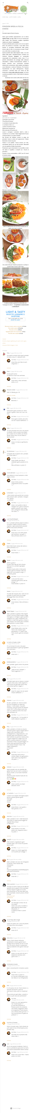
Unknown (9, 700)
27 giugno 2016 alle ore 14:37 (20, 493)
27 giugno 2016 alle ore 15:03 (20, 611)
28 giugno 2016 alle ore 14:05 (23, 416)
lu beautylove (10, 493)
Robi (8, 985)
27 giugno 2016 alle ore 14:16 (21, 473)
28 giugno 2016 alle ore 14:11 (22, 715)
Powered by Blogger (17, 1108)
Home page (5, 17)
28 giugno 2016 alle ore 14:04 (22, 378)
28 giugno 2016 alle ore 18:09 (16, 985)
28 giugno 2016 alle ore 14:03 (23, 360)
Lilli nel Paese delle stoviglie (13, 920)
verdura (4, 343)
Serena (8, 591)
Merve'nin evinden (11, 395)
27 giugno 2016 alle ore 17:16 (22, 662)
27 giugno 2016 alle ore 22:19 (18, 816)
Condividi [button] (4, 339)
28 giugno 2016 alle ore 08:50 (18, 839)
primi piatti (17, 341)
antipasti (8, 341)
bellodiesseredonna (11, 662)
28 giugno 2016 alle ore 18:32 (18, 1000)
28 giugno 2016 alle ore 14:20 (13, 921)
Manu (8, 371)
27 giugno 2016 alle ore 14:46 (17, 560)
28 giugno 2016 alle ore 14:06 (23, 479)
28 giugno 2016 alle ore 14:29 (23, 928)
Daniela (8, 560)
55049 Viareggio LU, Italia (12, 345)
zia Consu (13, 360)
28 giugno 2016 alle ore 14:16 (22, 900)
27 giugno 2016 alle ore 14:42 (16, 543)
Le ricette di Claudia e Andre (13, 642)
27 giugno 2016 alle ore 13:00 (16, 371)
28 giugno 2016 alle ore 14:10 (22, 652)
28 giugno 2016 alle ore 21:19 (22, 1032)
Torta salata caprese (13, 328)
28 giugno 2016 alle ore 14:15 (22, 874)
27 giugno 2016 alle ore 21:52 (20, 793)
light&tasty (13, 341)
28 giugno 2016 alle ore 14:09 (23, 626)
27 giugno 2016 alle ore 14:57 (17, 591)
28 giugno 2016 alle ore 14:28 (19, 938)
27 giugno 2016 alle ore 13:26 (15, 408)
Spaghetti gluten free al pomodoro (14, 331)
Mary (8, 353)
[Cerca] (28, 2)
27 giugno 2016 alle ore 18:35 (18, 700)
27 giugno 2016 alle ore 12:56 (16, 353)
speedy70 (9, 839)
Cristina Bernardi (11, 473)
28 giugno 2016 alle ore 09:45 (21, 884)
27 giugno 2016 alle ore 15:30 (13, 643)
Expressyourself (11, 896)
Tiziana (8, 543)
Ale (7, 859)
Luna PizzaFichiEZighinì (12, 519)
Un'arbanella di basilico (12, 964)
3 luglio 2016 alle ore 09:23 (22, 1052)
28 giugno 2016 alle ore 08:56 (15, 859)
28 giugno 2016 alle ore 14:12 (22, 752)
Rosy (8, 727)
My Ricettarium (10, 451)
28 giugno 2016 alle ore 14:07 (22, 502)
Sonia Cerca (10, 938)
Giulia (8, 428)
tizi (7, 679)
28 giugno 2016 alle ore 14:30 (23, 951)
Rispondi (9, 368)
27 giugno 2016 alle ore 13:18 (21, 390)
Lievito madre (13, 17)
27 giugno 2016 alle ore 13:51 (16, 428)
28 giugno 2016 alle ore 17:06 (23, 972)
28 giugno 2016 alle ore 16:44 (13, 965)
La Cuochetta (10, 793)
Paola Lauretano (11, 884)
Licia (8, 1044)
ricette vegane (23, 341)
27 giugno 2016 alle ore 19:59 (16, 726)
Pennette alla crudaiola (13, 333)
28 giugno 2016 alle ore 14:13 (22, 781)
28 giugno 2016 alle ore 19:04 (13, 1024)
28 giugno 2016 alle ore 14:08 (23, 576)
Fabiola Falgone (10, 611)
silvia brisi (9, 816)
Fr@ (8, 408)
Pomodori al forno (13, 329)
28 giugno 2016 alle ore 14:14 (22, 848)
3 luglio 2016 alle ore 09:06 (15, 1044)
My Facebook (10, 897)
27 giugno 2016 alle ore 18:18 (15, 679)
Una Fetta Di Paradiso (12, 1022)
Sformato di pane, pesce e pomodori (13, 326)
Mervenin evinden (11, 390)
